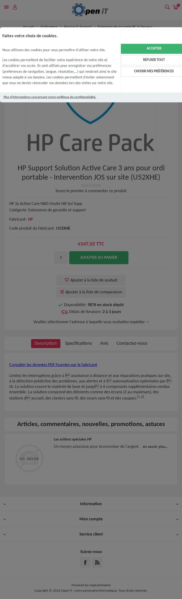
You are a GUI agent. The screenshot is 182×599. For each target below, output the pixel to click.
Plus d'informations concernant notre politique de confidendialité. (50, 97)
